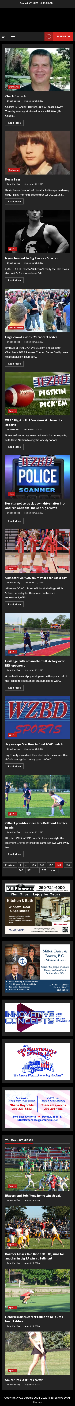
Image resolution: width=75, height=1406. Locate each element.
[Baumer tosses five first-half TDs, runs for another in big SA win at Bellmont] (37, 1227)
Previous (10, 864)
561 (29, 870)
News (11, 494)
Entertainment (16, 327)
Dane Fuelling (13, 100)
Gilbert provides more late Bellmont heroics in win (37, 796)
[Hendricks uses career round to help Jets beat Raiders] (37, 1290)
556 (42, 864)
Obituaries (14, 86)
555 (34, 864)
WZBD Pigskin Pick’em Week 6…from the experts (37, 393)
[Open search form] (40, 36)
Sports (12, 248)
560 (21, 870)
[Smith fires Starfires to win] (37, 1353)
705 (44, 870)
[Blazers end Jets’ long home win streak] (37, 1169)
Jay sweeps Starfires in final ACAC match (37, 717)
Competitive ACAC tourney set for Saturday (37, 551)
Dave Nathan (13, 429)
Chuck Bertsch (37, 69)
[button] (4, 36)
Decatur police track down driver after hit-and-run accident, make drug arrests (37, 477)
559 (68, 864)
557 (51, 864)
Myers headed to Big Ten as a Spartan (37, 231)
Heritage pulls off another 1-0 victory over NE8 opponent (37, 634)
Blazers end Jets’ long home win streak (33, 1195)
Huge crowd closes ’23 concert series (37, 310)
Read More (16, 123)
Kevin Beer (37, 153)
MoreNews (56, 1397)
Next (54, 870)
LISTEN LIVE (63, 36)
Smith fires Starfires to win (24, 1380)
